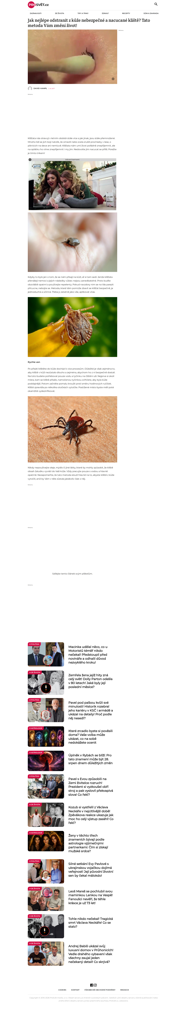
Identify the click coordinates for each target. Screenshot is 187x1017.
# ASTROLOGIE (35, 728)
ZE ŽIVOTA (59, 13)
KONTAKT (75, 990)
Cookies (62, 990)
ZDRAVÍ (105, 13)
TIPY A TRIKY (83, 13)
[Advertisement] (72, 114)
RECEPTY (126, 13)
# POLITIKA (34, 644)
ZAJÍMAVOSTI (35, 13)
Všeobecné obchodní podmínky (99, 990)
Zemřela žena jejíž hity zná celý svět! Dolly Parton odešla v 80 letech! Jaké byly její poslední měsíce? (90, 681)
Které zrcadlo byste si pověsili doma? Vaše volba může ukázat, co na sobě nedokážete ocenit (90, 737)
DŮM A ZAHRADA (151, 13)
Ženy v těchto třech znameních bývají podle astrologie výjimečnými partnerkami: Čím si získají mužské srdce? (88, 843)
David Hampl (40, 88)
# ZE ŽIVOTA (34, 672)
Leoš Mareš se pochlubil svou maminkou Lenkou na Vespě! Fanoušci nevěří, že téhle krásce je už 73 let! (90, 897)
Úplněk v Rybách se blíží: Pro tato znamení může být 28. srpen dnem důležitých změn (90, 759)
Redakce (124, 990)
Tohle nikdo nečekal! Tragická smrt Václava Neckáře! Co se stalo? (90, 922)
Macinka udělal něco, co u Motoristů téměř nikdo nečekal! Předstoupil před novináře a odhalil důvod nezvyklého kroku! (87, 654)
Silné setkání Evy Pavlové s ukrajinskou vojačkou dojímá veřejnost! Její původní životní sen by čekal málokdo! (90, 869)
